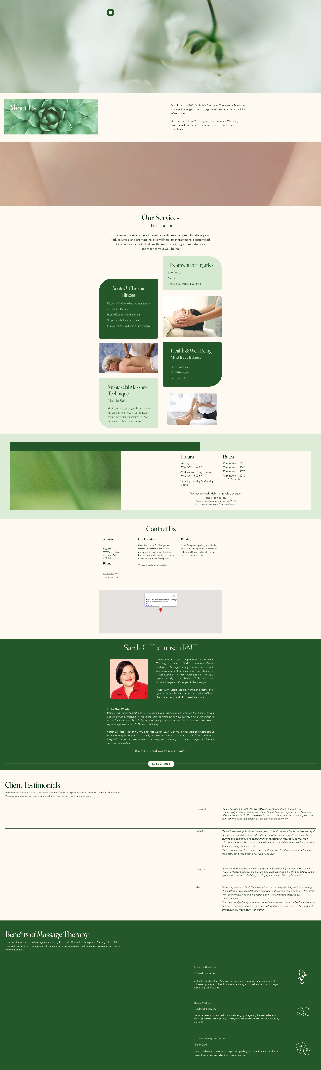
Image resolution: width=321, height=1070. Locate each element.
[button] (161, 764)
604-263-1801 (108, 574)
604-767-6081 (108, 577)
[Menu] (110, 12)
